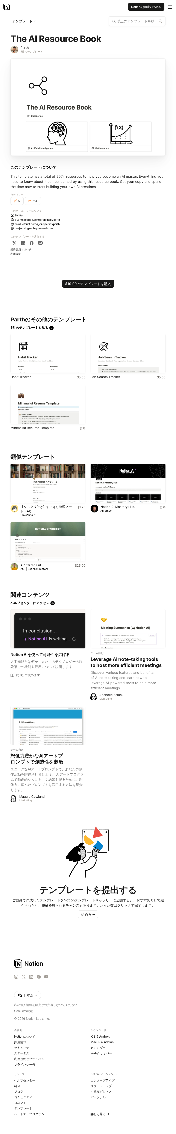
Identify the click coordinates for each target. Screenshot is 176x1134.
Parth (24, 48)
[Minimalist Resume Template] (48, 404)
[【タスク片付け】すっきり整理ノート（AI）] (48, 483)
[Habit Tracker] (48, 353)
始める (88, 914)
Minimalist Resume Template (32, 428)
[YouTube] (46, 976)
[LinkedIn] (23, 243)
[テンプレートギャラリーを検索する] (160, 21)
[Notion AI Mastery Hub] (128, 483)
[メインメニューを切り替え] (170, 7)
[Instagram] (16, 976)
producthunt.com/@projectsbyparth (37, 224)
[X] (14, 243)
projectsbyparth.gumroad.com (34, 228)
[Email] (40, 243)
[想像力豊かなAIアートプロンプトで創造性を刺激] (48, 725)
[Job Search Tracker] (128, 353)
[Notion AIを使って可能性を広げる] (48, 628)
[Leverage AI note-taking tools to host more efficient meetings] (128, 628)
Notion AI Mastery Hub (117, 507)
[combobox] (137, 21)
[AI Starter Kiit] (48, 541)
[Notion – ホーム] (88, 963)
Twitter (19, 215)
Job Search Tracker (105, 377)
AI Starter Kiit (30, 565)
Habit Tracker (21, 377)
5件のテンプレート (31, 51)
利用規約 (16, 253)
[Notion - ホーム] (7, 7)
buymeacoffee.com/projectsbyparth (37, 219)
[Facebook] (31, 243)
